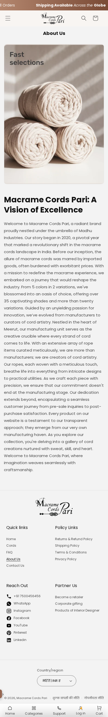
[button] (8, 18)
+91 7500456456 (27, 596)
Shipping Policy (67, 545)
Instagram (22, 610)
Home (11, 539)
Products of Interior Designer (77, 610)
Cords (11, 545)
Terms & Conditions (71, 552)
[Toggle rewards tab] (3, 694)
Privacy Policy (66, 559)
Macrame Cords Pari (32, 698)
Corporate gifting (69, 603)
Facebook (21, 618)
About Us (13, 559)
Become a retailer (69, 597)
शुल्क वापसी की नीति (66, 698)
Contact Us (15, 565)
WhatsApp (22, 603)
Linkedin (20, 640)
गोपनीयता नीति (94, 698)
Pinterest (20, 632)
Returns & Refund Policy (74, 539)
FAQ (9, 552)
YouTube (21, 625)
